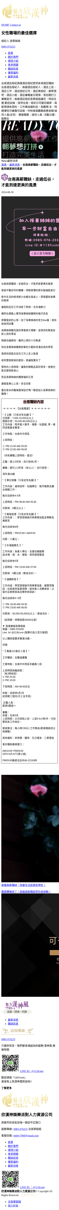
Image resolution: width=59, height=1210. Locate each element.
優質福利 (13, 72)
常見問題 (13, 64)
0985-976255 (8, 46)
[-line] (10, 1071)
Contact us (15, 24)
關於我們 (13, 57)
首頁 (10, 53)
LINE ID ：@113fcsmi (32, 1187)
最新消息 (13, 76)
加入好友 (13, 1205)
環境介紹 (13, 61)
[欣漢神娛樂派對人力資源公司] (25, 17)
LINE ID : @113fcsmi (31, 1071)
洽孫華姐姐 (14, 1201)
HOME (5, 24)
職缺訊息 (13, 68)
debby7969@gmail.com (26, 1135)
